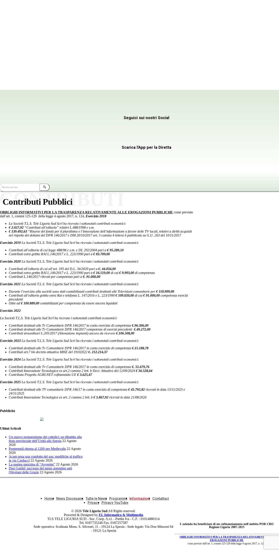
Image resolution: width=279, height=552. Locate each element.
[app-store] (109, 156)
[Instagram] (115, 126)
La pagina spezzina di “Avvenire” (32, 464)
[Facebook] (76, 126)
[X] (155, 126)
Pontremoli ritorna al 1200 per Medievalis (37, 449)
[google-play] (109, 165)
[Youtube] (76, 139)
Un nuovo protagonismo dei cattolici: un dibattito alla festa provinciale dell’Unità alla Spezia (45, 439)
